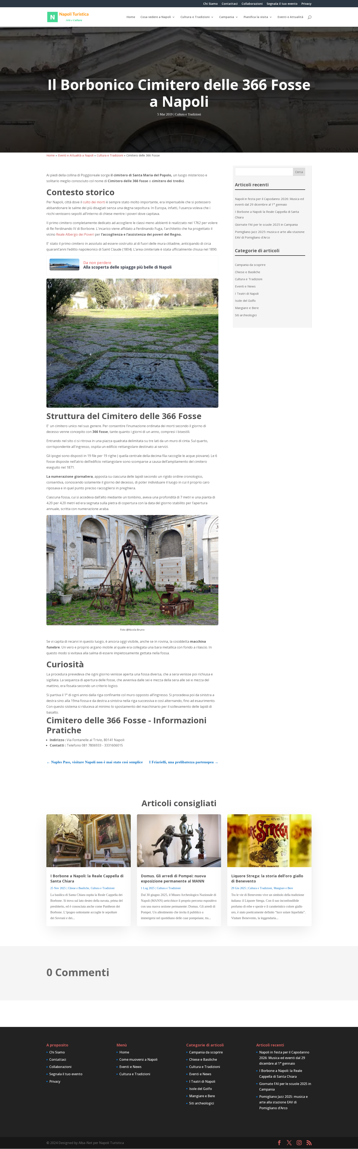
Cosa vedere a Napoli (155, 17)
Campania (226, 17)
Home (131, 17)
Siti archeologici (246, 315)
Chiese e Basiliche (247, 272)
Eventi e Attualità (290, 17)
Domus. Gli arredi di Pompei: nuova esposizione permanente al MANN (173, 878)
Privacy (306, 4)
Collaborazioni (252, 4)
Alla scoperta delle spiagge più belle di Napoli (127, 267)
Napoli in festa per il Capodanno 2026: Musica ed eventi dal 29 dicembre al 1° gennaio (284, 1058)
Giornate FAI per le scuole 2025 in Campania (266, 224)
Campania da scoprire (250, 265)
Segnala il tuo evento (282, 4)
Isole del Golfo (245, 300)
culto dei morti (94, 202)
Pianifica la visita (256, 17)
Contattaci (230, 4)
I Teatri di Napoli (247, 293)
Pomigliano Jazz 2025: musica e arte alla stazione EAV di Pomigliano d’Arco (283, 1102)
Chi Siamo (210, 4)
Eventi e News (245, 286)
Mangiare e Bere (247, 308)
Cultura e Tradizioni (195, 17)
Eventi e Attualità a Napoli (75, 155)
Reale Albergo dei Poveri (75, 234)
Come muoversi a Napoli (138, 1059)
